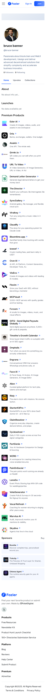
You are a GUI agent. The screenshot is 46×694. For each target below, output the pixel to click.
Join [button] (39, 3)
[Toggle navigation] (5, 3)
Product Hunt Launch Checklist (16, 632)
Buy (42, 538)
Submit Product (9, 664)
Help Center (7, 659)
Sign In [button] (28, 3)
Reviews (5, 654)
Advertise (6, 676)
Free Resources (9, 622)
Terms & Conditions (15, 690)
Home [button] (6, 80)
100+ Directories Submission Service (19, 637)
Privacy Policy (33, 690)
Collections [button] (30, 80)
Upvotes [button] (17, 80)
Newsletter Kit (8, 627)
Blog (4, 649)
